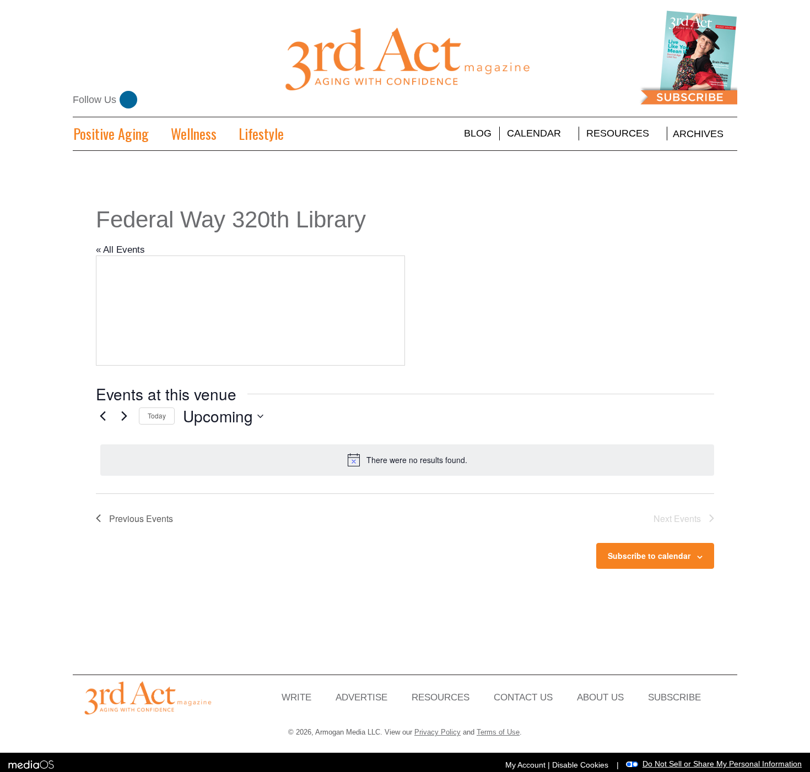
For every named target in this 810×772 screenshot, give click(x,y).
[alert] (407, 459)
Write (296, 697)
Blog (478, 133)
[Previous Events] (102, 416)
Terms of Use (498, 732)
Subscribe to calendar (649, 555)
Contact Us (523, 697)
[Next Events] (124, 416)
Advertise (361, 697)
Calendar (534, 133)
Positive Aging (111, 133)
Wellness (194, 133)
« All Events (120, 249)
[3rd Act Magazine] (405, 61)
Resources (617, 133)
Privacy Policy (437, 732)
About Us (600, 697)
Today (157, 415)
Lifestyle (261, 133)
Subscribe (674, 697)
